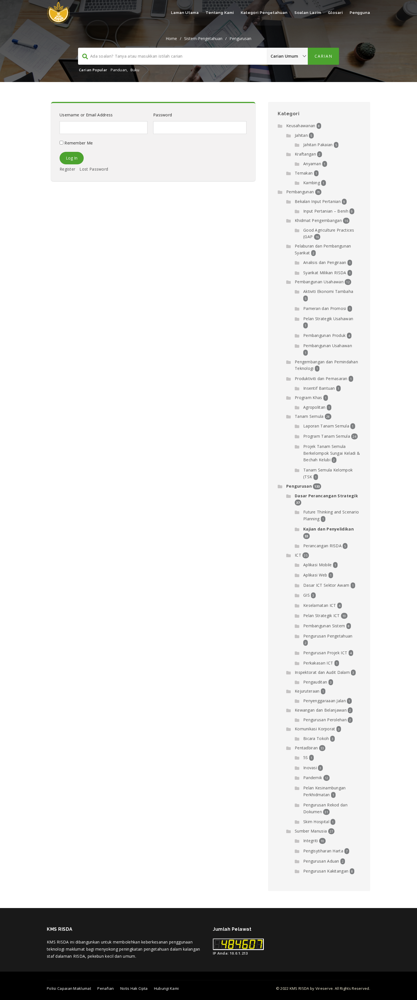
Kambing (311, 182)
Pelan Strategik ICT (321, 615)
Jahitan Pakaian (318, 144)
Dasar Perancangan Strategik (326, 495)
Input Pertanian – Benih (325, 211)
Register (67, 169)
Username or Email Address (86, 115)
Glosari (335, 13)
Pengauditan (315, 682)
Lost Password (93, 169)
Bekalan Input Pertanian (318, 201)
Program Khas (308, 397)
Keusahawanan (300, 125)
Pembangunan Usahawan (319, 281)
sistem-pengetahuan (203, 38)
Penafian (105, 988)
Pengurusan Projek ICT (325, 652)
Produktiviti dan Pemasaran (321, 378)
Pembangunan (300, 191)
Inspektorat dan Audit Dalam (322, 672)
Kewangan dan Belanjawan (321, 710)
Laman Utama (185, 13)
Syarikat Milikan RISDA (324, 272)
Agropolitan (314, 407)
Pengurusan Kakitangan (325, 871)
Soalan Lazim (307, 13)
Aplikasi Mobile (317, 564)
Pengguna (360, 13)
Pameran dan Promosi (324, 308)
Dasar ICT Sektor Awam (326, 585)
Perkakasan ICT (318, 663)
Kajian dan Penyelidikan (328, 529)
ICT (298, 555)
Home (171, 38)
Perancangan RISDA (322, 545)
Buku (135, 69)
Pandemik (312, 777)
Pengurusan (240, 38)
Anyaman (312, 163)
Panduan (119, 69)
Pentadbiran (306, 747)
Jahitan (301, 135)
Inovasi (310, 767)
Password (162, 115)
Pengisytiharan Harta (323, 851)
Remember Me (78, 143)
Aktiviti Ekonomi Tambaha (328, 291)
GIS (306, 595)
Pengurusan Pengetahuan (328, 636)
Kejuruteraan (307, 691)
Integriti (310, 840)
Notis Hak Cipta (134, 988)
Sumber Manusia (311, 831)
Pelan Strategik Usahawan (328, 318)
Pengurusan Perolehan (325, 719)
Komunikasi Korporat (315, 728)
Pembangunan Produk (324, 335)
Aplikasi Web (315, 575)
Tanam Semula (309, 416)
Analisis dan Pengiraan (324, 262)
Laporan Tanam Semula (326, 426)
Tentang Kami (220, 13)
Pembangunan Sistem (324, 625)
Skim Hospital (316, 821)
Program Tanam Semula (326, 436)
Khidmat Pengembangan (318, 220)
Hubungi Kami (166, 988)
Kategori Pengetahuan (264, 13)
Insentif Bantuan (319, 388)
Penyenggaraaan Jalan (324, 700)
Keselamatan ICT (319, 605)
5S (305, 757)
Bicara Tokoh (316, 738)
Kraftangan (305, 154)
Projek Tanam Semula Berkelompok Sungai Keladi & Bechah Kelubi (331, 453)
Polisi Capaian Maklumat (69, 988)
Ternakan (304, 173)
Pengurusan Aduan (321, 861)
